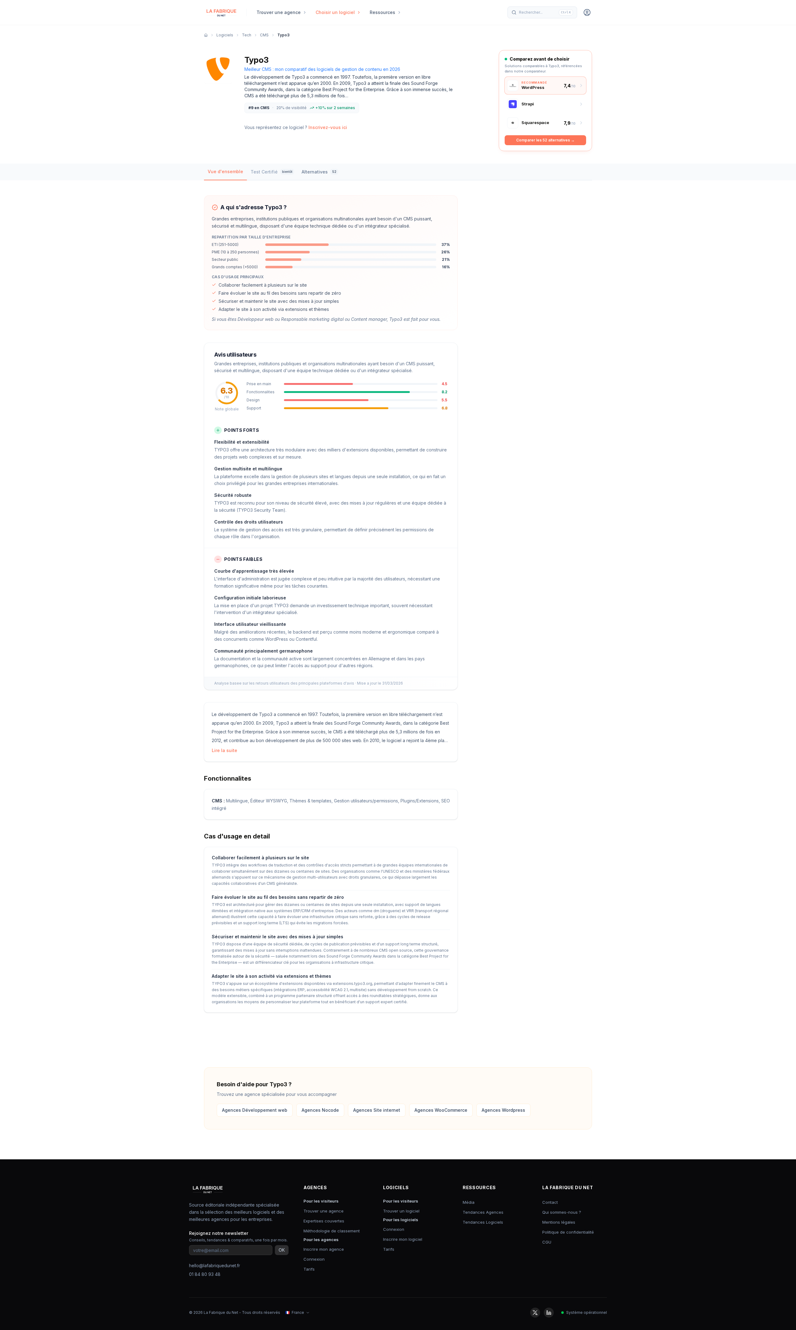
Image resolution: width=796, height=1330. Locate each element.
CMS (264, 35)
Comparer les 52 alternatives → (545, 140)
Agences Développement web (254, 1110)
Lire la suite (224, 750)
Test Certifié (271, 171)
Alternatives (319, 171)
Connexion (314, 1259)
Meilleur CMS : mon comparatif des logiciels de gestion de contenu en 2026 (322, 69)
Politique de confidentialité (568, 1232)
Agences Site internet (376, 1110)
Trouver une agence (323, 1210)
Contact (550, 1202)
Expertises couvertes (323, 1220)
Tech (246, 35)
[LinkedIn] (549, 1313)
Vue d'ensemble (225, 171)
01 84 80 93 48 (204, 1274)
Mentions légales (558, 1222)
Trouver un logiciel (401, 1210)
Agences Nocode (320, 1110)
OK (282, 1250)
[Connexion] (587, 12)
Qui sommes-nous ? (561, 1212)
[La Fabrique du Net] (221, 12)
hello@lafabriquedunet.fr (214, 1265)
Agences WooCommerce (440, 1110)
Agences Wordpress (503, 1110)
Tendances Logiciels (483, 1222)
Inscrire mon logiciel (402, 1239)
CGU (546, 1242)
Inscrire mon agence (323, 1249)
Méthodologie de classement (331, 1230)
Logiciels (224, 35)
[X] (535, 1313)
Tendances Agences (483, 1212)
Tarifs (309, 1269)
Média (468, 1202)
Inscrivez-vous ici (327, 127)
